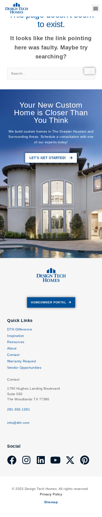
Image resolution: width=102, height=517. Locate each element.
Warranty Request (21, 361)
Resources (15, 342)
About (12, 348)
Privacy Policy (51, 494)
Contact (13, 355)
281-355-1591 (18, 409)
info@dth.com (18, 423)
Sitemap (51, 502)
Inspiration (15, 336)
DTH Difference (19, 329)
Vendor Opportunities (24, 367)
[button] (96, 8)
